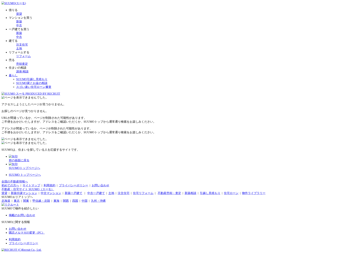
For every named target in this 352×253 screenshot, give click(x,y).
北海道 (5, 200)
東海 (56, 200)
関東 (26, 200)
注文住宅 (22, 44)
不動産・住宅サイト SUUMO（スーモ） (27, 189)
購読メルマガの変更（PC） (27, 232)
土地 (19, 48)
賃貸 (19, 13)
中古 (19, 25)
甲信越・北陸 (41, 200)
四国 (75, 200)
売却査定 (22, 63)
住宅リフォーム (143, 193)
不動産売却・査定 (169, 193)
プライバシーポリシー (73, 185)
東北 (17, 200)
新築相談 (190, 193)
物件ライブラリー (253, 193)
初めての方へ (10, 185)
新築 (19, 21)
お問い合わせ (100, 185)
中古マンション (51, 193)
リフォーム (23, 56)
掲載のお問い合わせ (22, 215)
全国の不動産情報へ (14, 181)
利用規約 (49, 185)
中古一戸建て (96, 193)
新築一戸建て (73, 193)
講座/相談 (22, 71)
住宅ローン (231, 193)
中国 (84, 200)
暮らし (13, 75)
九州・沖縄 (98, 200)
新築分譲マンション (24, 193)
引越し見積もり (210, 193)
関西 (66, 200)
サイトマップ (31, 185)
